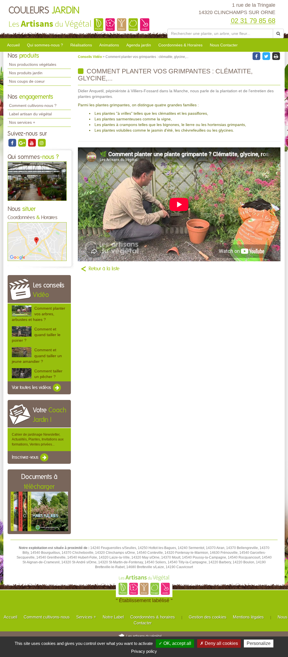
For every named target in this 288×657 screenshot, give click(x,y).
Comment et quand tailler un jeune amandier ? (37, 355)
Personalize (259, 643)
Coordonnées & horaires (152, 617)
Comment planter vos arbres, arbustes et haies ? (38, 314)
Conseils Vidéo (90, 57)
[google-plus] (22, 143)
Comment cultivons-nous (47, 617)
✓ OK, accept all (175, 643)
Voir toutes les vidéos (32, 387)
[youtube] (32, 143)
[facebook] (12, 143)
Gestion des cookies (207, 617)
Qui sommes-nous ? (45, 45)
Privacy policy (144, 651)
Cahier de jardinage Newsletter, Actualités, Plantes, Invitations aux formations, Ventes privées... (38, 439)
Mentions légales (248, 617)
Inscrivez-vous (26, 457)
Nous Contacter (224, 45)
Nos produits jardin (25, 73)
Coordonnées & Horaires (180, 45)
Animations (109, 45)
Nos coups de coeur (27, 81)
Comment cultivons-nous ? (33, 105)
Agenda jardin (138, 45)
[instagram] (41, 143)
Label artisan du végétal (30, 114)
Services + (86, 617)
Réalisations (81, 45)
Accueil (13, 45)
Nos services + (22, 122)
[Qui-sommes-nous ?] (37, 181)
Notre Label (113, 617)
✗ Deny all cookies (219, 643)
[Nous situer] (37, 241)
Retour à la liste (104, 268)
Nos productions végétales (32, 64)
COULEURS (44, 10)
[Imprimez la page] (275, 56)
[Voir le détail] (22, 310)
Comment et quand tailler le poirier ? (36, 335)
